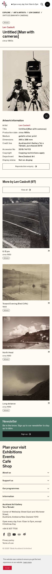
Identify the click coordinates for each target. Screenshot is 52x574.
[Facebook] (4, 534)
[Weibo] (24, 534)
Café (7, 461)
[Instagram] (9, 534)
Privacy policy (8, 540)
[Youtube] (14, 534)
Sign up (24, 434)
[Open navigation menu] (47, 4)
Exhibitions (12, 452)
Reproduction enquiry (24, 166)
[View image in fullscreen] (46, 116)
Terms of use (8, 543)
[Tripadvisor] (19, 534)
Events (9, 457)
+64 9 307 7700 (10, 528)
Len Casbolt (9, 27)
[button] (26, 228)
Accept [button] (7, 568)
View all (24, 189)
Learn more (27, 562)
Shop (7, 466)
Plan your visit (14, 447)
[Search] (41, 4)
